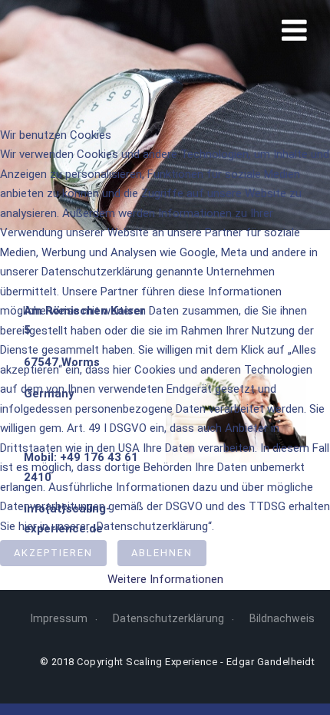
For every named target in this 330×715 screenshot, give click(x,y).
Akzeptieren (53, 552)
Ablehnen (162, 552)
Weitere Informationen (165, 579)
